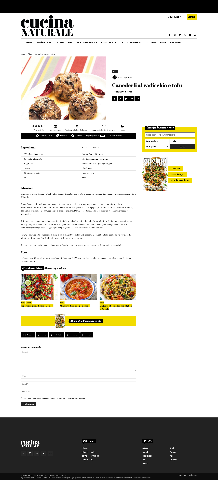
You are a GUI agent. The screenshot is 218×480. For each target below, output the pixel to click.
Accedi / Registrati (175, 17)
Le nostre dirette (177, 42)
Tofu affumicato (35, 158)
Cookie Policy (193, 475)
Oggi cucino (27, 42)
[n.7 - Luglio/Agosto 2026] (60, 321)
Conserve (173, 460)
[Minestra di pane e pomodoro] (78, 287)
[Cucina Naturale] (47, 37)
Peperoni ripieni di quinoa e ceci (37, 305)
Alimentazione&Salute (86, 42)
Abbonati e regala (88, 452)
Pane (171, 456)
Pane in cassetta (36, 154)
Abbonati (192, 17)
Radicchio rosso (96, 154)
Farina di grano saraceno (97, 158)
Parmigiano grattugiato (102, 163)
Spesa (69, 42)
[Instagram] (174, 35)
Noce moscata (88, 172)
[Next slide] (132, 289)
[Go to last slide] (24, 289)
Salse (144, 460)
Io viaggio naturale (108, 42)
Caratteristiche (152, 141)
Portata (174, 141)
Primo (30, 54)
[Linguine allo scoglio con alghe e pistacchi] (118, 287)
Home (23, 54)
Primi (172, 448)
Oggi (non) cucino (44, 42)
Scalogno (87, 168)
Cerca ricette (151, 42)
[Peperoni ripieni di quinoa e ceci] (39, 287)
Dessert (145, 463)
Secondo (28, 302)
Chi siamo (85, 448)
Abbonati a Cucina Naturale (86, 321)
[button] (195, 35)
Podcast (163, 42)
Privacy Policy (182, 475)
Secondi (145, 452)
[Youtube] (190, 35)
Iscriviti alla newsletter (90, 456)
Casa (121, 42)
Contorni (173, 452)
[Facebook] (169, 35)
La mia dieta (59, 42)
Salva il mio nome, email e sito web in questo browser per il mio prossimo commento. (54, 398)
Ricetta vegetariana (125, 77)
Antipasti (145, 448)
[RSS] (185, 35)
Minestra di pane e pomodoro (75, 305)
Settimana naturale (134, 42)
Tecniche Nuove (87, 460)
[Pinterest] (179, 35)
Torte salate (147, 456)
